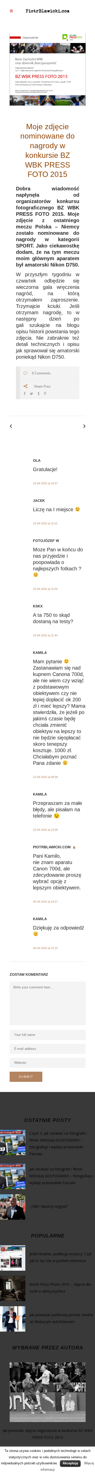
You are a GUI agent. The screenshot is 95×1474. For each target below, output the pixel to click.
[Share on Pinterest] (45, 393)
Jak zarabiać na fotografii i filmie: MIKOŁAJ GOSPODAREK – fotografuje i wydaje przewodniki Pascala (61, 1176)
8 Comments (41, 373)
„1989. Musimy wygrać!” (48, 1206)
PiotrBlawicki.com (52, 847)
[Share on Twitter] (31, 393)
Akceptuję (70, 1463)
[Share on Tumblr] (38, 393)
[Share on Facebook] (25, 393)
